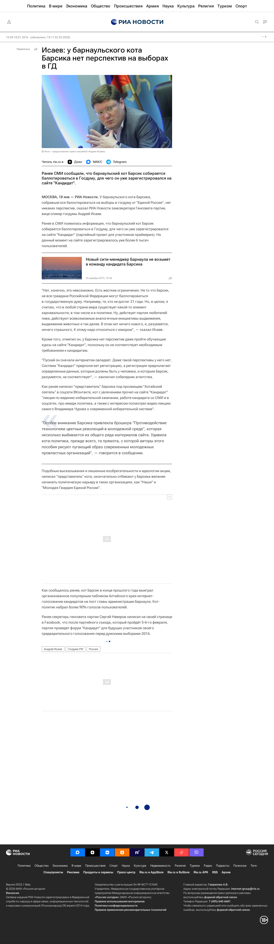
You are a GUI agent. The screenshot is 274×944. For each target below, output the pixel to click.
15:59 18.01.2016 (17, 37)
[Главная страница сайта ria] (137, 22)
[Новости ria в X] (166, 852)
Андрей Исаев (53, 649)
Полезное (240, 865)
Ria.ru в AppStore (151, 872)
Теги (254, 865)
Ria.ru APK (201, 872)
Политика (24, 865)
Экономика (60, 865)
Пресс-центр (126, 872)
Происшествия (95, 865)
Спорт (114, 865)
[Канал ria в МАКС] (77, 852)
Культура (140, 865)
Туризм (195, 865)
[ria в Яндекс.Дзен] (92, 852)
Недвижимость (160, 865)
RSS (215, 872)
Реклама (73, 872)
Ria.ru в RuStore (178, 872)
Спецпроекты (53, 872)
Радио (208, 865)
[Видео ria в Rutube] (137, 852)
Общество (42, 865)
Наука (126, 865)
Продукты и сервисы (98, 872)
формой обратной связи (220, 897)
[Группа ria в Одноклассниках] (122, 852)
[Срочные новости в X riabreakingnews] (181, 852)
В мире (76, 865)
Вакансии (12, 893)
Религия (180, 865)
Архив (226, 872)
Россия (93, 649)
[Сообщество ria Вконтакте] (107, 852)
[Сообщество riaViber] (196, 852)
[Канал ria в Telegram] (152, 852)
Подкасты (222, 865)
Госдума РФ (75, 649)
